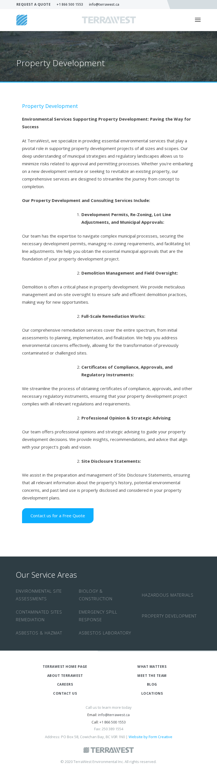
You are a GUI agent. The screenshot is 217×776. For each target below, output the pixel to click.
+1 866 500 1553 (70, 4)
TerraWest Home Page (65, 666)
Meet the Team (152, 675)
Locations (152, 693)
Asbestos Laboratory (105, 633)
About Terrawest (65, 675)
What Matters (151, 666)
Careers (65, 684)
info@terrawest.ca (104, 4)
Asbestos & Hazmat (39, 633)
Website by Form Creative (150, 736)
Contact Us (65, 693)
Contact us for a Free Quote (58, 515)
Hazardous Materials (168, 595)
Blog (152, 684)
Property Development (169, 616)
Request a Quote (33, 4)
